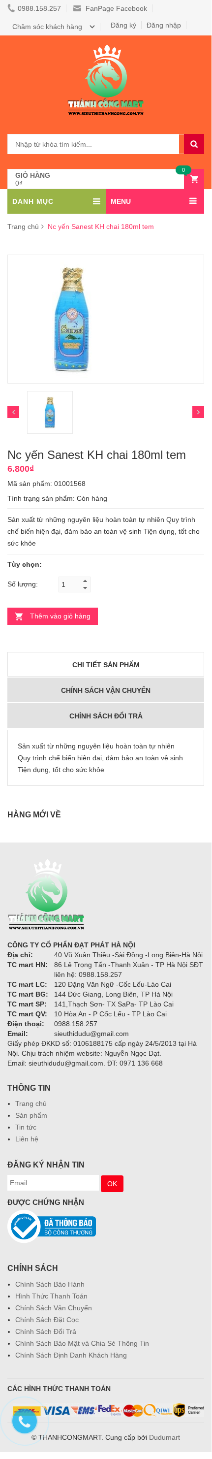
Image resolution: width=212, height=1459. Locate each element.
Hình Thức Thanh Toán (51, 1296)
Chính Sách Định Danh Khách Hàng (71, 1355)
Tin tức (25, 1127)
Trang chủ (31, 1103)
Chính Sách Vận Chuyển (53, 1308)
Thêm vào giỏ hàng (60, 616)
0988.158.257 (39, 8)
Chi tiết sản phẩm (106, 665)
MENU (121, 201)
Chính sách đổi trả (106, 716)
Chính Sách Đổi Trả (45, 1331)
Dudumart (164, 1437)
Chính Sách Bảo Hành (50, 1284)
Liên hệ (26, 1139)
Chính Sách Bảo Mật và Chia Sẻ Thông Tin (82, 1343)
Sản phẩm (31, 1115)
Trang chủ (23, 226)
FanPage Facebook (115, 8)
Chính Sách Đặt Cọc (47, 1320)
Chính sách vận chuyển (106, 690)
